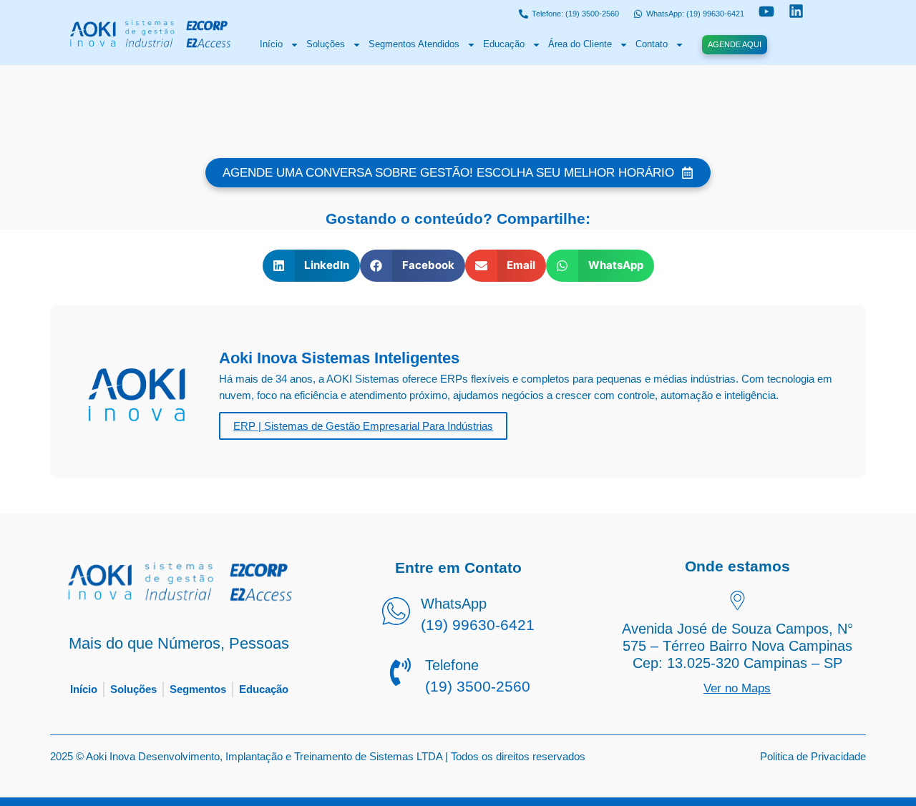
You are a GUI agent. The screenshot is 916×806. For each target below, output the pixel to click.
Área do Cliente (580, 44)
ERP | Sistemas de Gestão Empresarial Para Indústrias (363, 426)
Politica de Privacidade (813, 756)
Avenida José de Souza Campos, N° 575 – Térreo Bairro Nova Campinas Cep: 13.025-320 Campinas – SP (737, 646)
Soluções (325, 44)
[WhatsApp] (396, 613)
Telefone (452, 665)
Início (271, 44)
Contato (651, 44)
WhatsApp (454, 603)
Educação (504, 44)
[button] (312, 266)
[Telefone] (400, 673)
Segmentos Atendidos (414, 44)
